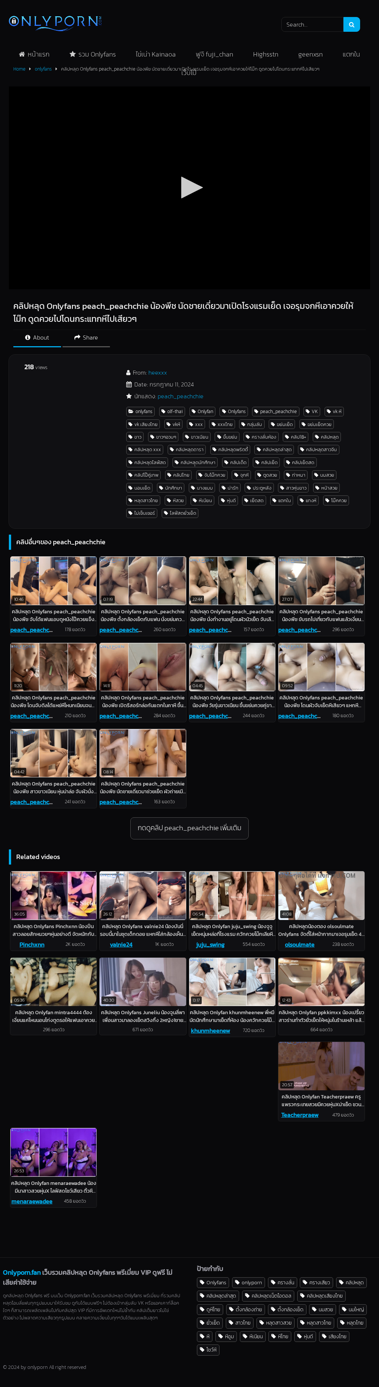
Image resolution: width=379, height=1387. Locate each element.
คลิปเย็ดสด (303, 462)
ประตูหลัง (262, 487)
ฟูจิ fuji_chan (214, 54)
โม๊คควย (339, 500)
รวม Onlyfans (97, 54)
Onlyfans (237, 411)
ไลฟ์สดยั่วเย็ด (183, 513)
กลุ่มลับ (254, 424)
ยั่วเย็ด (213, 1323)
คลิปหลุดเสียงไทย (325, 1296)
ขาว (137, 436)
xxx (199, 424)
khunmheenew (210, 1030)
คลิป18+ (298, 436)
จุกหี (244, 474)
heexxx (157, 372)
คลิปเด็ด (238, 462)
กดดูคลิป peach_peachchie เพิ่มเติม (189, 827)
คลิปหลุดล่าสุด (277, 449)
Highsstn (265, 54)
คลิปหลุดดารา (190, 449)
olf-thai (175, 411)
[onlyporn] (129, 24)
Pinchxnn (32, 944)
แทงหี (311, 500)
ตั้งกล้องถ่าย (249, 1309)
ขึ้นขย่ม (230, 436)
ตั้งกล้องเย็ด (290, 1309)
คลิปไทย (181, 474)
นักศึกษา (173, 487)
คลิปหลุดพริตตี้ (233, 449)
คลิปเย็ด (269, 462)
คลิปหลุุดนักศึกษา (198, 462)
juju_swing (210, 944)
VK (315, 411)
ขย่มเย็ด (285, 424)
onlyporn (252, 1282)
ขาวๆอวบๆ (166, 436)
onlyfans (143, 411)
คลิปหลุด (330, 436)
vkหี (176, 424)
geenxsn (310, 54)
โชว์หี (212, 1350)
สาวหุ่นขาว (296, 487)
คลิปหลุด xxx (147, 449)
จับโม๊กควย (214, 474)
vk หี (337, 411)
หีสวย (178, 500)
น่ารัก (233, 487)
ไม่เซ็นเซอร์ (144, 513)
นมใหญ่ (356, 1309)
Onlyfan (205, 411)
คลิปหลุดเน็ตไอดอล (271, 1296)
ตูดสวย (270, 474)
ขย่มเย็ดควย (320, 424)
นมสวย (327, 474)
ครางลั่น (286, 1282)
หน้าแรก (39, 54)
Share (89, 337)
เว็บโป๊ (189, 73)
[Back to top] (356, 1365)
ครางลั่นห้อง (264, 436)
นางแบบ (205, 487)
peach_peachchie (181, 396)
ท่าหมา (298, 474)
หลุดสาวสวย (279, 1323)
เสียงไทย (337, 1336)
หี (208, 1336)
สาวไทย (243, 1323)
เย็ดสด (257, 500)
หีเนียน (205, 500)
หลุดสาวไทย (146, 500)
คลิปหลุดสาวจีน (321, 449)
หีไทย (283, 1336)
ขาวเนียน (199, 436)
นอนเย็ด (142, 487)
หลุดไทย (355, 1323)
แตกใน (351, 54)
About (40, 337)
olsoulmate (300, 944)
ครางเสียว (319, 1282)
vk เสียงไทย (146, 424)
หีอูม (229, 1336)
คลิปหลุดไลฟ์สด (150, 462)
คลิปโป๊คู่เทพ (146, 474)
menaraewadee (32, 1201)
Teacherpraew (300, 1114)
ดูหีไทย (213, 1309)
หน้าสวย (329, 487)
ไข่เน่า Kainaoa (156, 54)
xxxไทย (225, 424)
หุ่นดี (231, 500)
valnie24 (121, 944)
